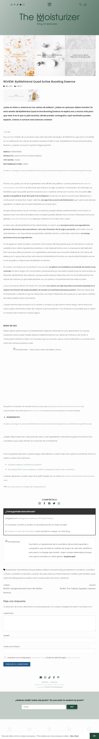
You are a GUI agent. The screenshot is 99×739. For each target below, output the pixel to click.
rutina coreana (38, 578)
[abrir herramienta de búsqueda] (80, 4)
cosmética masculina (21, 574)
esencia (51, 574)
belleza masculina (51, 570)
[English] (20, 4)
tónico (57, 578)
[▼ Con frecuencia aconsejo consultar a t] (10, 729)
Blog (61, 570)
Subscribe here (73, 657)
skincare (49, 578)
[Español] (23, 4)
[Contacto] (41, 677)
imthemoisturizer (62, 574)
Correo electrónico (11, 647)
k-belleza (74, 574)
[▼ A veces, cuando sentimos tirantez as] (89, 729)
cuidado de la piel (39, 574)
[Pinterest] (14, 4)
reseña (29, 578)
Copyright (40, 687)
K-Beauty (19, 86)
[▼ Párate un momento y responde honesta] (49, 729)
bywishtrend (69, 570)
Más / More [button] (74, 736)
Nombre (6, 636)
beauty (32, 570)
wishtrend (64, 578)
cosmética (80, 570)
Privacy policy (59, 684)
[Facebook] (54, 677)
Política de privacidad (43, 684)
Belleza (39, 570)
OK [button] (94, 736)
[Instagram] (11, 4)
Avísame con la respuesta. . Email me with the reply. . (43, 657)
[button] (49, 417)
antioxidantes (22, 570)
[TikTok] (17, 4)
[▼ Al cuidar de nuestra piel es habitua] (69, 729)
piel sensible (84, 574)
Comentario (8, 613)
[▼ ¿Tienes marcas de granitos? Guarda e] (30, 729)
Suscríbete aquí (38, 657)
